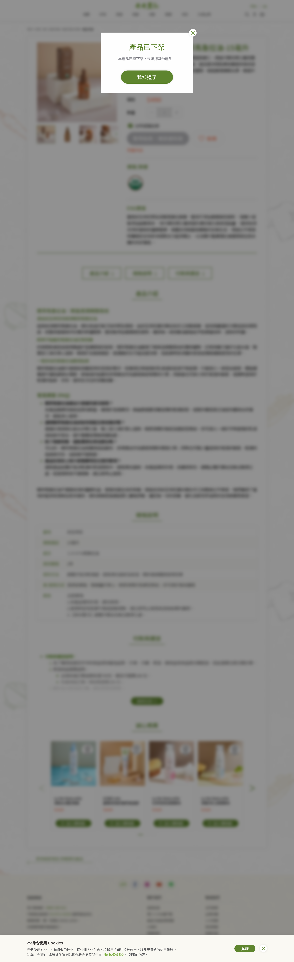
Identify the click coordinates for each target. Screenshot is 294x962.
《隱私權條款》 (113, 954)
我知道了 (147, 76)
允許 (245, 948)
